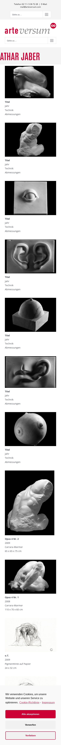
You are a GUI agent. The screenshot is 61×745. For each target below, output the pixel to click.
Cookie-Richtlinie (29, 702)
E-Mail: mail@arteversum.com (33, 5)
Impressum (48, 702)
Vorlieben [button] (30, 735)
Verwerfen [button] (30, 724)
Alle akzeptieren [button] (30, 714)
